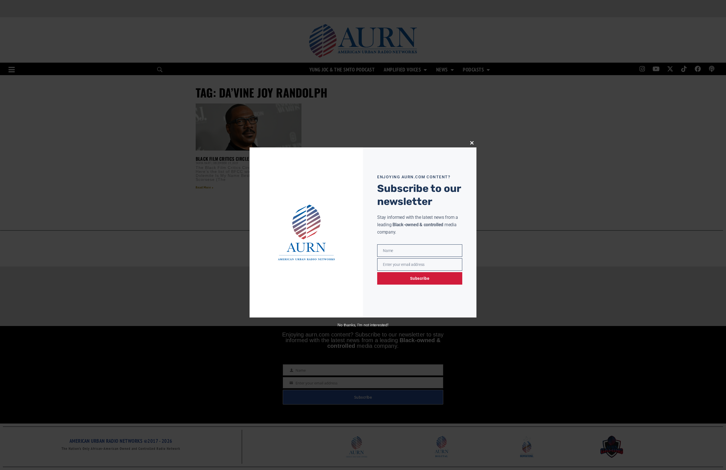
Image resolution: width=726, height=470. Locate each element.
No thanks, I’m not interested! (362, 325)
